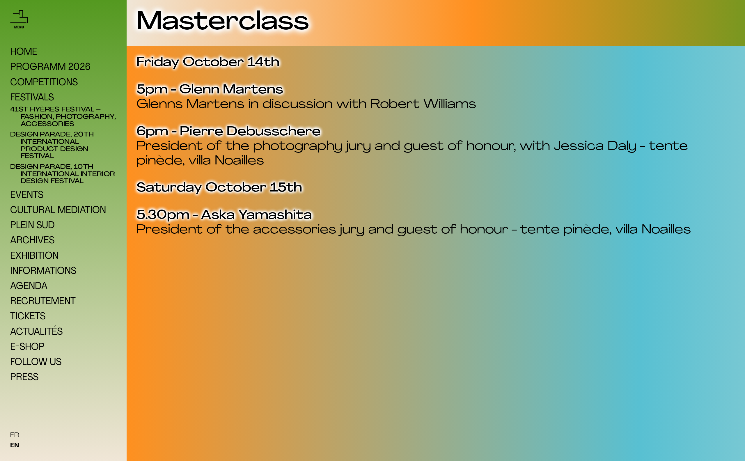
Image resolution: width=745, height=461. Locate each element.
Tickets (27, 317)
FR (14, 435)
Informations (43, 271)
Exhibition (34, 256)
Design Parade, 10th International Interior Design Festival (68, 174)
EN (15, 446)
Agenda (28, 287)
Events (26, 196)
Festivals (32, 98)
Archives (32, 241)
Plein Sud (32, 226)
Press (24, 378)
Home (23, 52)
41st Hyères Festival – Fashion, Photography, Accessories (68, 117)
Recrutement (43, 302)
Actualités (36, 332)
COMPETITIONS (44, 83)
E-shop (27, 347)
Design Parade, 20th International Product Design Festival (57, 146)
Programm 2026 (50, 67)
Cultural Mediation (58, 211)
